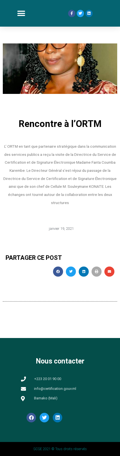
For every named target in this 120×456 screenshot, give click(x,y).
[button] (21, 13)
